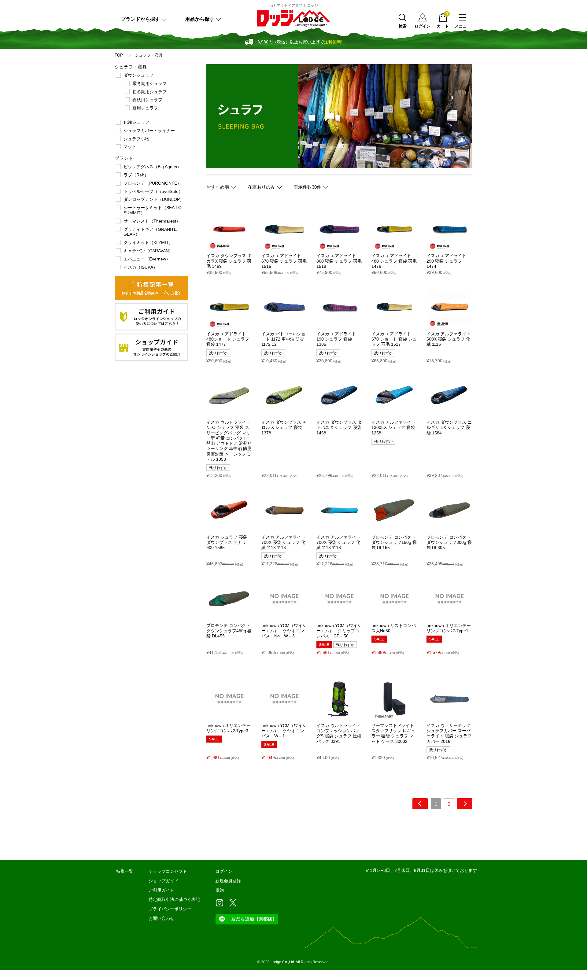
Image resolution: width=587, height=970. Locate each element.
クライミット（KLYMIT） (148, 242)
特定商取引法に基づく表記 (174, 899)
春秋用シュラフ (147, 99)
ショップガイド (164, 880)
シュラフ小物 (136, 138)
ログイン (422, 26)
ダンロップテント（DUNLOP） (154, 199)
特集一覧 (124, 871)
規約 (219, 890)
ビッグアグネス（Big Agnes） (152, 166)
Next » (464, 803)
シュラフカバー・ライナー (149, 130)
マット (130, 146)
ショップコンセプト (168, 871)
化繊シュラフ (136, 122)
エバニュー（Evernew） (147, 258)
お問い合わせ (161, 918)
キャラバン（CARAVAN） (148, 250)
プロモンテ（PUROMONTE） (152, 183)
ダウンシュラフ (138, 75)
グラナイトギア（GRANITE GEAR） (150, 232)
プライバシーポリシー (170, 908)
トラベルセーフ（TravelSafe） (153, 191)
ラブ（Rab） (136, 174)
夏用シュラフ (145, 107)
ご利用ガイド (161, 890)
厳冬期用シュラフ (149, 83)
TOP (119, 55)
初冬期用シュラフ (149, 91)
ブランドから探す (140, 19)
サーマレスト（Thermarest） (152, 221)
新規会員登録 (228, 880)
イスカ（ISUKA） (140, 267)
